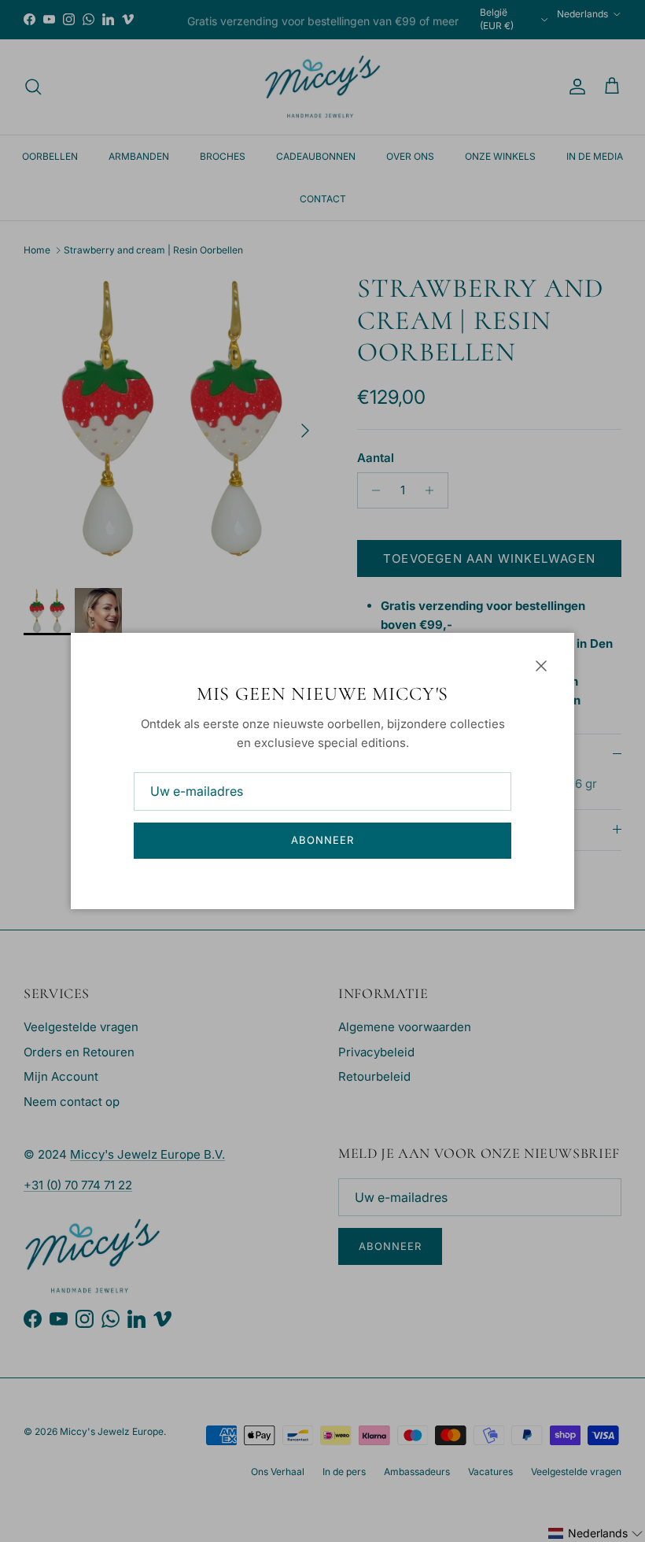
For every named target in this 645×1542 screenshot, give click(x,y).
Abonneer (322, 840)
